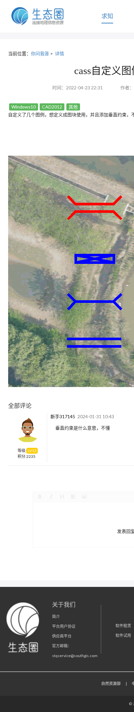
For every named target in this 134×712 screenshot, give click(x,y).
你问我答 (40, 53)
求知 (107, 15)
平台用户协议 (63, 626)
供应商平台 (62, 636)
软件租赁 (123, 625)
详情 (59, 53)
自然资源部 (111, 683)
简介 (56, 616)
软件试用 (123, 635)
